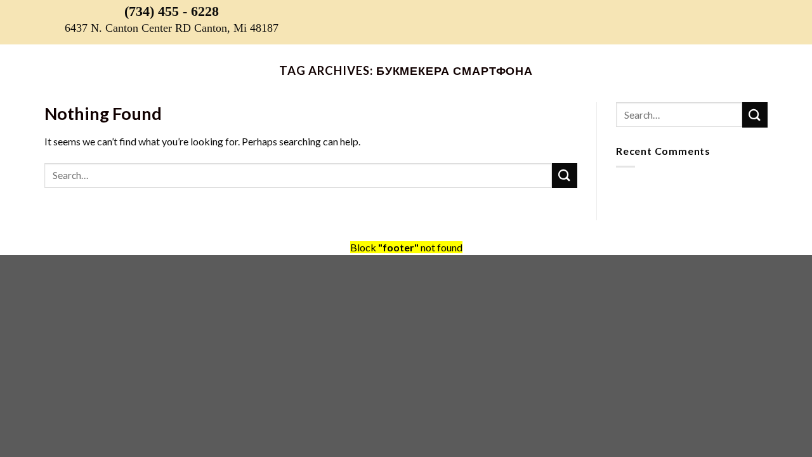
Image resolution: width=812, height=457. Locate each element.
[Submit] (564, 175)
